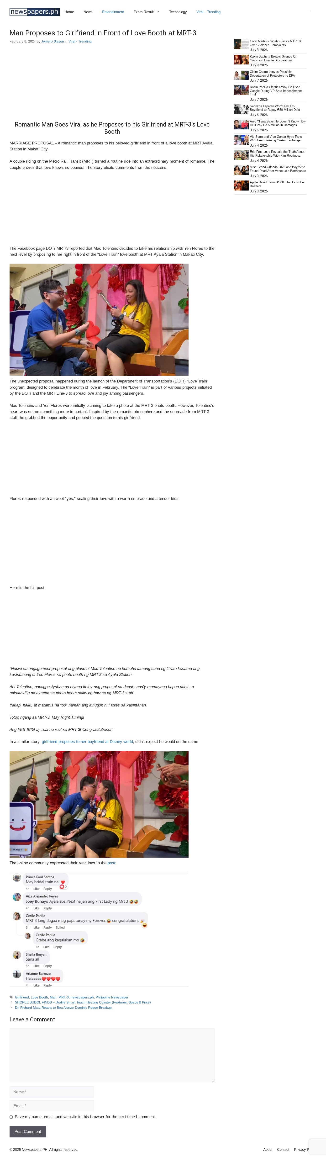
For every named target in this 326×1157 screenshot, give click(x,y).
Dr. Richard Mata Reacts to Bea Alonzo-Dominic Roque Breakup (63, 1007)
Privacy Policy (305, 1149)
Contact (283, 1149)
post (111, 863)
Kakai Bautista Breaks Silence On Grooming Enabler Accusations (273, 58)
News (88, 12)
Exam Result (143, 12)
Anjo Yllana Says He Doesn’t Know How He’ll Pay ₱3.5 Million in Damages (277, 123)
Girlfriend (22, 997)
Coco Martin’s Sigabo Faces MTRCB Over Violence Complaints (275, 43)
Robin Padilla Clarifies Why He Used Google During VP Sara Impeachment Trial (276, 90)
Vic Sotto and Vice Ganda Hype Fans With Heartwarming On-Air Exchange (276, 138)
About (267, 1149)
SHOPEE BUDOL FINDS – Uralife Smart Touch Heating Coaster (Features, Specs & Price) (83, 1002)
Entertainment (113, 12)
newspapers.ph (82, 997)
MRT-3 (63, 997)
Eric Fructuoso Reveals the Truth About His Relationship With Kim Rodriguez (277, 153)
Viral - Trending (80, 41)
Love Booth (39, 997)
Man (53, 997)
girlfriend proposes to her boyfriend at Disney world (87, 741)
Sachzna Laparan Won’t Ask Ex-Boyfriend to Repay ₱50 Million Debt (275, 108)
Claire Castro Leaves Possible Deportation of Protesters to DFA (272, 73)
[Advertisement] (112, 85)
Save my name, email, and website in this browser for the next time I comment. (85, 1117)
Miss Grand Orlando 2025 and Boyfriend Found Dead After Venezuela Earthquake (278, 169)
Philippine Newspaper (112, 997)
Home (69, 12)
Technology (178, 12)
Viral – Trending (208, 12)
